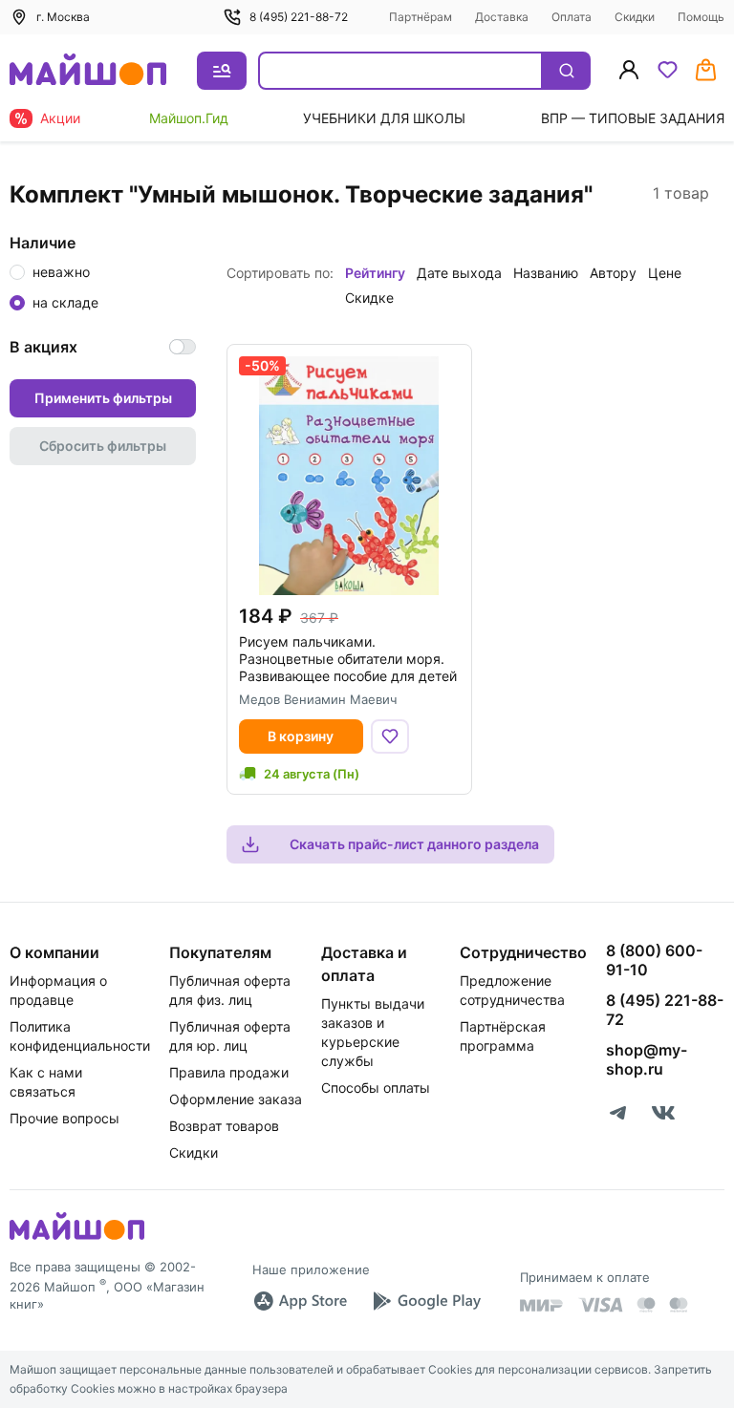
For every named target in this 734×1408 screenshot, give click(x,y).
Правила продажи (229, 1072)
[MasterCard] (646, 1304)
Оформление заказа (235, 1099)
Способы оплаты (375, 1087)
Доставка (502, 17)
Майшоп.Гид (188, 118)
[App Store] (300, 1301)
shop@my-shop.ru (646, 1059)
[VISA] (600, 1304)
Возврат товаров (224, 1126)
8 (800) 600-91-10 (654, 960)
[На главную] (88, 71)
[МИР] (542, 1305)
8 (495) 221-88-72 (298, 17)
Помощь (701, 17)
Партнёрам (420, 17)
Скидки (635, 17)
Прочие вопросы (64, 1118)
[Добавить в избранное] (390, 736)
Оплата (571, 17)
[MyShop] (77, 1238)
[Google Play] (426, 1301)
